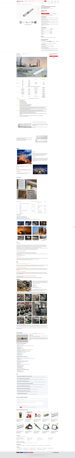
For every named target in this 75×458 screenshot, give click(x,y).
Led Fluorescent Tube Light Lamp (33, 449)
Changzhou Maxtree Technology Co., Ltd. (46, 8)
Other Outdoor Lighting (28, 445)
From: (19, 399)
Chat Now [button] (55, 13)
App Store (18, 452)
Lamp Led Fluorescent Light (19, 449)
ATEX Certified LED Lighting (40, 445)
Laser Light (30, 357)
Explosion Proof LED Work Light (34, 445)
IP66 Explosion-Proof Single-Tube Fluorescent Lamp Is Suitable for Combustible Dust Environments (37, 432)
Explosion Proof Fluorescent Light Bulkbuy (41, 449)
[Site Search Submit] (45, 1)
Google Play (21, 452)
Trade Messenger (26, 452)
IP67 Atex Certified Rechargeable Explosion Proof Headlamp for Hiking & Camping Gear (28, 432)
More (16, 450)
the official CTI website (30, 333)
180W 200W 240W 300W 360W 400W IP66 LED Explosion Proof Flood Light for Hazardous (55, 432)
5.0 (52, 54)
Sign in (58, 1)
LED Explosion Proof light (26, 357)
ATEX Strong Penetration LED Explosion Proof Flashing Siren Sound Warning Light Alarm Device (37, 420)
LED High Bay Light (18, 445)
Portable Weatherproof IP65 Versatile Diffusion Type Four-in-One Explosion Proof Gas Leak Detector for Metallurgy (19, 420)
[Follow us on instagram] (55, 452)
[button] (52, 1)
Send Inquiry (45, 13)
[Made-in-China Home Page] (19, 1)
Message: (19, 402)
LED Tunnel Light (23, 445)
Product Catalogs (24, 436)
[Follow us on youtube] (56, 452)
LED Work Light (21, 357)
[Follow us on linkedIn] (58, 452)
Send (20, 407)
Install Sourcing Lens (31, 452)
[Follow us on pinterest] (57, 452)
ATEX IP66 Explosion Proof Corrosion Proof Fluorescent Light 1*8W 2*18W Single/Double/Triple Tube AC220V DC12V (54, 420)
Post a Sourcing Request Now (33, 407)
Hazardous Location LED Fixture (47, 445)
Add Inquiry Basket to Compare (28, 24)
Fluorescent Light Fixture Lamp (26, 449)
